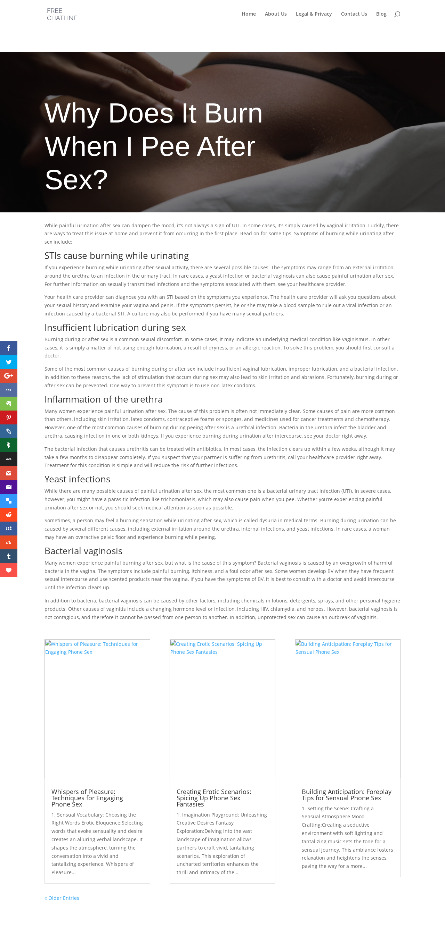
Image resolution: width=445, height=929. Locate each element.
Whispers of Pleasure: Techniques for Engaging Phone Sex (87, 797)
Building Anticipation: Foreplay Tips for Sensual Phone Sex (346, 794)
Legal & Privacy (314, 14)
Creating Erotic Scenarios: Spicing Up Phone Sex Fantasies (214, 797)
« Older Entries (61, 898)
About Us (276, 14)
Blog (381, 14)
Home (249, 14)
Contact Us (354, 14)
